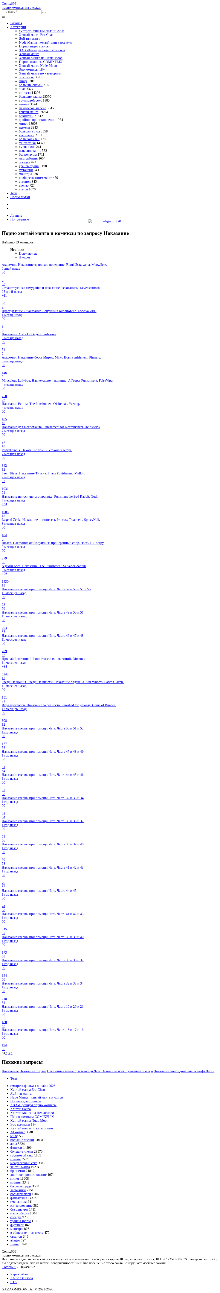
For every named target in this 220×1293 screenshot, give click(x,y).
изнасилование (30, 150)
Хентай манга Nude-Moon (38, 65)
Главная (16, 23)
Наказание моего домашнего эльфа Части (184, 1071)
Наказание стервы (33, 1071)
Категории (18, 27)
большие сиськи (31, 85)
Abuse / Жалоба (21, 1278)
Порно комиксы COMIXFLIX (41, 62)
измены (24, 127)
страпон (25, 181)
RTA (13, 1282)
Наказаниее (10, 1071)
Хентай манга (29, 54)
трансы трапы (29, 166)
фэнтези (25, 92)
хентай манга (28, 112)
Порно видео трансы (34, 46)
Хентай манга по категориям (40, 73)
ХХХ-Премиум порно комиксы (42, 50)
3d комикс (26, 77)
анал (22, 89)
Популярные (19, 219)
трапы (23, 189)
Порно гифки (20, 197)
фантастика (27, 143)
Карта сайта (19, 1274)
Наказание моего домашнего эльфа (127, 1071)
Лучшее (24, 257)
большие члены (30, 96)
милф (23, 81)
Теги (13, 193)
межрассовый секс (32, 108)
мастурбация (28, 158)
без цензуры (28, 154)
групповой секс (30, 100)
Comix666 (9, 1267)
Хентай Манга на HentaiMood (41, 58)
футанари (26, 170)
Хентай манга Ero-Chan (36, 34)
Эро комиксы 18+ (32, 69)
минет (23, 123)
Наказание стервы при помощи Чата (74, 1071)
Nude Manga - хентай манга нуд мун (45, 42)
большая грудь (29, 131)
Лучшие (16, 215)
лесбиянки (26, 135)
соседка (24, 162)
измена (24, 104)
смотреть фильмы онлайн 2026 (41, 31)
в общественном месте (35, 177)
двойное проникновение (37, 120)
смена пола (27, 147)
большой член (29, 139)
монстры (25, 174)
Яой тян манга (29, 38)
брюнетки (26, 116)
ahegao (24, 185)
